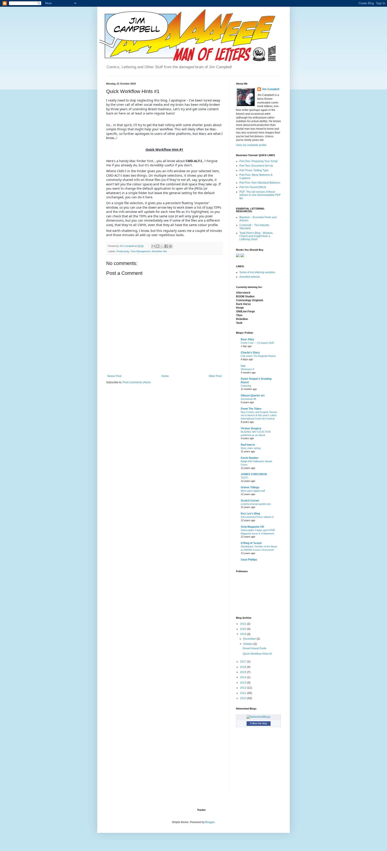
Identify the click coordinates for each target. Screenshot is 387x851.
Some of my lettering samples (257, 272)
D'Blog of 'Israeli (251, 543)
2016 (243, 667)
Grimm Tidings (250, 487)
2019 (243, 634)
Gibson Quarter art (252, 395)
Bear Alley (247, 339)
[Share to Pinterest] (170, 246)
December (250, 638)
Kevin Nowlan (249, 457)
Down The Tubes (251, 408)
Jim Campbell (270, 89)
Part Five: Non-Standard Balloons (259, 182)
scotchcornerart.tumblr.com (256, 504)
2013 (243, 682)
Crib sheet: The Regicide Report (258, 356)
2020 (243, 629)
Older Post (215, 376)
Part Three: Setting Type (254, 170)
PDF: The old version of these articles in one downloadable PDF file (260, 195)
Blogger (210, 822)
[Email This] (153, 246)
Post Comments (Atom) (137, 382)
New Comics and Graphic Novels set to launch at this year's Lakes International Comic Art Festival (259, 415)
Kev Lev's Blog (250, 513)
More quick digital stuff (253, 490)
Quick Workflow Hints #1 (257, 653)
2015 (243, 672)
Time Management (140, 251)
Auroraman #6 (248, 399)
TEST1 (244, 477)
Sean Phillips (249, 559)
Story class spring (250, 448)
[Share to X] (162, 246)
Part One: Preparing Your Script (258, 161)
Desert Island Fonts (254, 648)
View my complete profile (251, 145)
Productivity (122, 251)
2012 (243, 687)
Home (165, 376)
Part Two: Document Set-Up (256, 165)
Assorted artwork (249, 276)
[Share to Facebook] (166, 246)
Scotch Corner (250, 500)
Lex (243, 365)
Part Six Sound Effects (252, 187)
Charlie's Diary (250, 352)
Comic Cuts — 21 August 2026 (257, 342)
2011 (243, 693)
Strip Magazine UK (252, 526)
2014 (243, 677)
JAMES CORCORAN (254, 474)
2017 (243, 661)
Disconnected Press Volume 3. (257, 517)
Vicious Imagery (251, 428)
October (248, 644)
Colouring (246, 385)
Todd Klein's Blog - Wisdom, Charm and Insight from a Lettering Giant (256, 236)
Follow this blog (258, 723)
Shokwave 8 (247, 369)
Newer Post (114, 376)
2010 (243, 698)
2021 (243, 623)
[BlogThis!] (157, 246)
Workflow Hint (159, 251)
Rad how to (248, 444)
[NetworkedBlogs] (258, 716)
